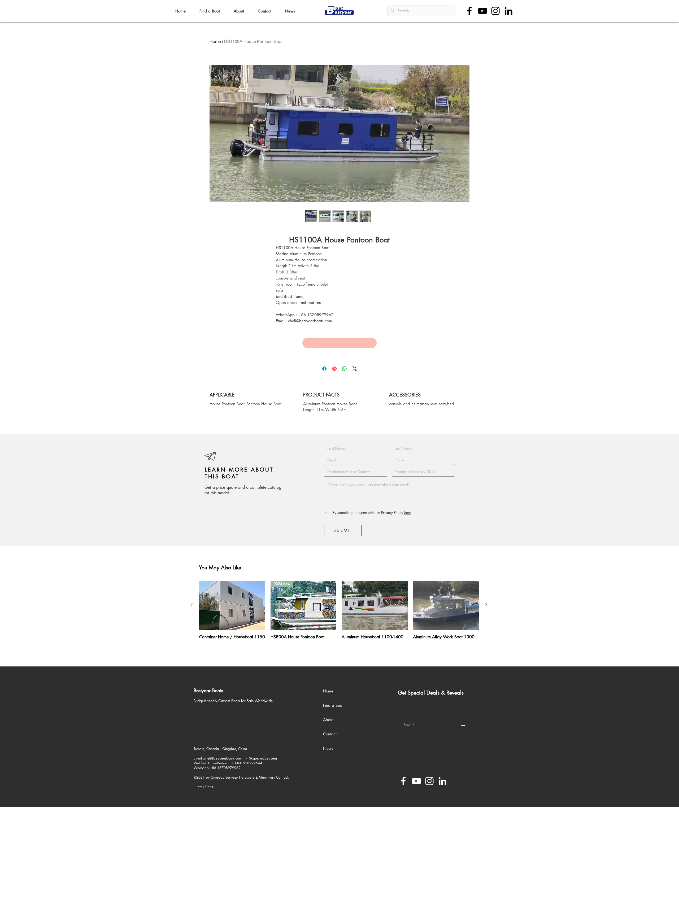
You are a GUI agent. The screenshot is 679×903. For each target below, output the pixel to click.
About (328, 719)
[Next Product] (486, 605)
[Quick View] (232, 605)
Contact (330, 733)
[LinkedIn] (508, 10)
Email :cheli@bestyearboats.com (218, 758)
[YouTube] (482, 10)
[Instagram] (495, 10)
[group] (339, 613)
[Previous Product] (191, 605)
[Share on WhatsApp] (344, 368)
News (328, 748)
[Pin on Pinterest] (334, 368)
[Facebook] (469, 10)
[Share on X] (354, 368)
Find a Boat (333, 705)
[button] (212, 11)
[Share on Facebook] (324, 368)
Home (215, 41)
